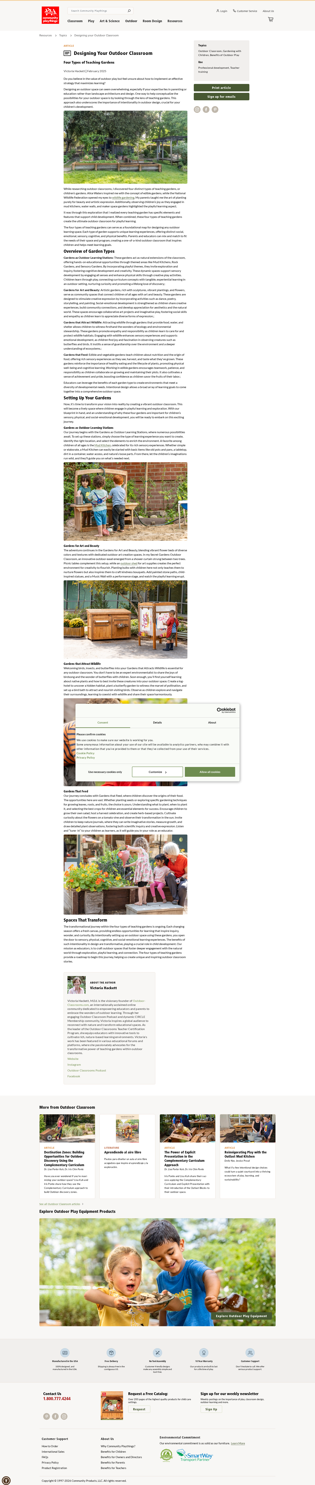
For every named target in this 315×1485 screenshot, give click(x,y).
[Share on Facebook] (207, 111)
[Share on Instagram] (198, 111)
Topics (63, 35)
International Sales (53, 1451)
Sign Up (211, 1409)
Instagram (74, 1064)
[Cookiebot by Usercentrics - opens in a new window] (220, 710)
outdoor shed (128, 563)
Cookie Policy (86, 753)
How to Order (50, 1446)
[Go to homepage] (50, 23)
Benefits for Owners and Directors (121, 1457)
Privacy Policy (86, 757)
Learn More (238, 1443)
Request (139, 1409)
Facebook (73, 1076)
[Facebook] (56, 1418)
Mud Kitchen (102, 445)
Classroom (75, 21)
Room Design (152, 21)
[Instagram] (65, 1418)
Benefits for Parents (113, 1462)
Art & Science (110, 21)
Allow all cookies (210, 771)
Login (223, 11)
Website (72, 1058)
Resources (175, 21)
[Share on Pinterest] (216, 111)
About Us (268, 11)
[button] (6, 1480)
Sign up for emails (221, 96)
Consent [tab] (103, 722)
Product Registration (54, 1468)
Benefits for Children (113, 1451)
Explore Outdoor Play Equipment (241, 1316)
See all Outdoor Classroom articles (59, 1204)
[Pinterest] (47, 1418)
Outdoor (131, 21)
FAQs (45, 1457)
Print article (221, 88)
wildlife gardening (123, 197)
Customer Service (247, 11)
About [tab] (212, 722)
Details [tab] (157, 722)
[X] (69, 1418)
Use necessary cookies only (105, 771)
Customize (155, 771)
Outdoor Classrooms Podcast (86, 1070)
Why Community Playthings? (118, 1446)
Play (91, 21)
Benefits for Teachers (113, 1468)
